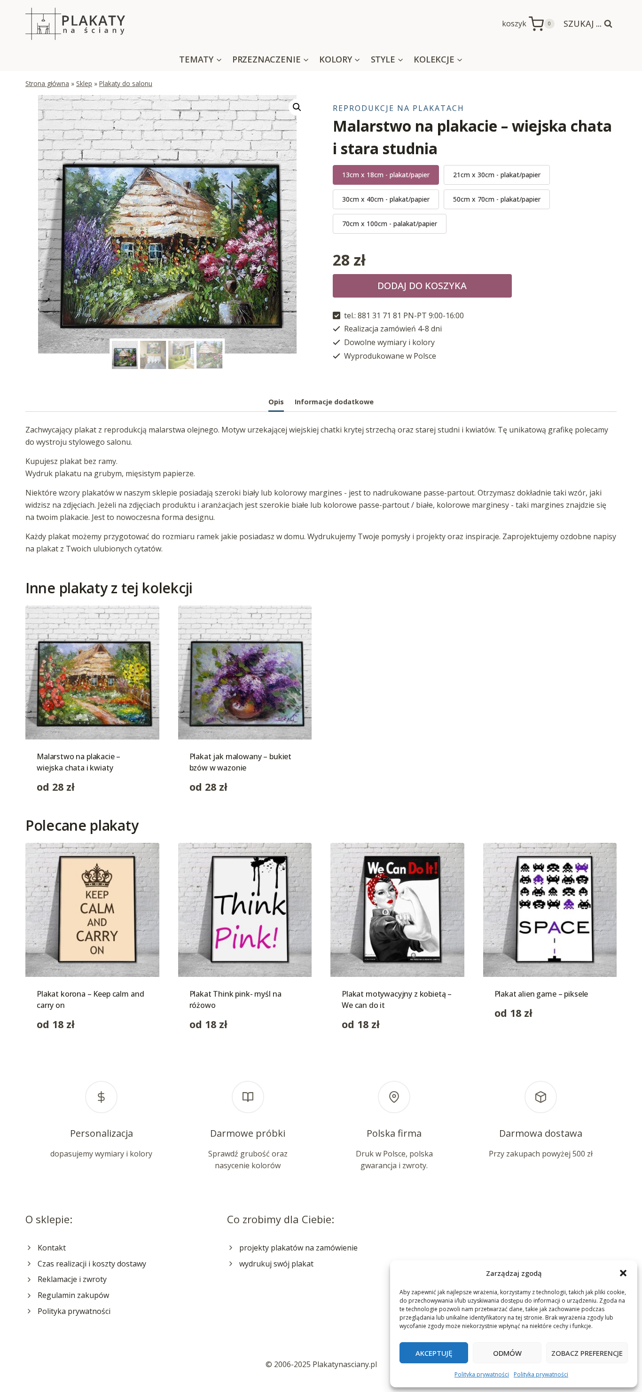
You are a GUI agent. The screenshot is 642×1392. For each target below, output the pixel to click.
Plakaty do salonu (125, 83)
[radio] (386, 175)
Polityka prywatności (481, 1374)
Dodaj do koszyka (422, 285)
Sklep (84, 83)
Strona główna (47, 83)
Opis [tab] (276, 401)
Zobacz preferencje (587, 1353)
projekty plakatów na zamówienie (298, 1248)
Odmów (507, 1353)
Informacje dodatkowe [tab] (334, 401)
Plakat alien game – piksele (541, 994)
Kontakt (52, 1248)
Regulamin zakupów (73, 1295)
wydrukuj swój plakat (276, 1263)
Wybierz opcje (519, 1042)
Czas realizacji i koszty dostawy (92, 1263)
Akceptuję (433, 1353)
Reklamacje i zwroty (72, 1279)
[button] (623, 1273)
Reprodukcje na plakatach (398, 108)
